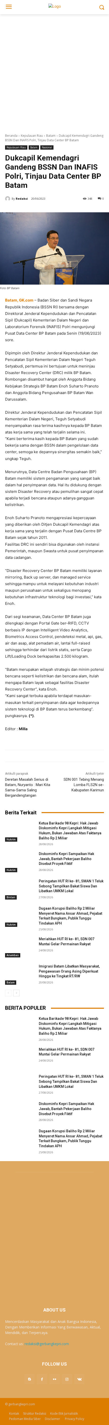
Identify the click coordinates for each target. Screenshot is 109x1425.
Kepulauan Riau (32, 135)
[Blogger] (29, 1379)
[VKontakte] (79, 1379)
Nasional (47, 147)
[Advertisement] (54, 71)
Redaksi (22, 198)
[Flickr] (54, 1379)
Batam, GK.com (19, 300)
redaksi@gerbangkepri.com (47, 1343)
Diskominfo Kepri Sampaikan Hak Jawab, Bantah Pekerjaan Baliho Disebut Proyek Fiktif (66, 859)
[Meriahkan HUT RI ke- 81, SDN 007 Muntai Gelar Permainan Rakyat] (20, 947)
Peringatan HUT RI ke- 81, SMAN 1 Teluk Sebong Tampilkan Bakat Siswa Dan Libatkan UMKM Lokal (71, 886)
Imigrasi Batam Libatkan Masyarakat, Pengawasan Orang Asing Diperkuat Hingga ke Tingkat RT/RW (69, 971)
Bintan (11, 897)
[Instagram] (67, 1379)
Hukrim (11, 839)
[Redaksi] (8, 198)
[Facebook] (42, 1379)
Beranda (11, 135)
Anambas (13, 955)
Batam (51, 135)
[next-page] (16, 993)
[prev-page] (8, 993)
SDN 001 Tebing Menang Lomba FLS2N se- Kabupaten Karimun (84, 784)
